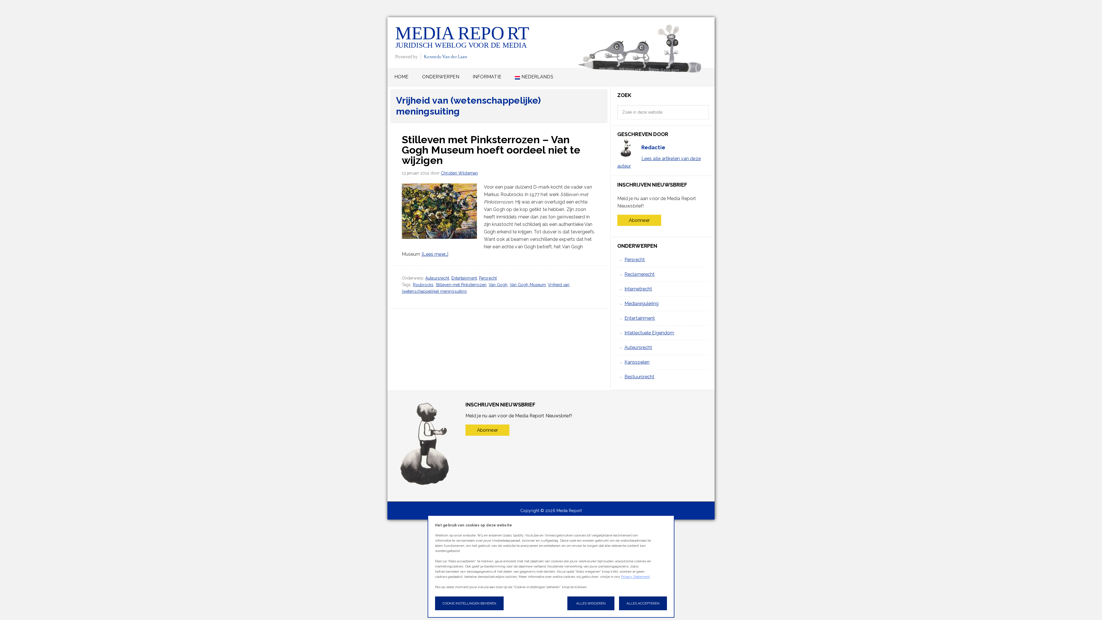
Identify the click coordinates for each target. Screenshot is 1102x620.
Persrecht (488, 278)
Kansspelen (636, 362)
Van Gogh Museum (528, 284)
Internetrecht (638, 289)
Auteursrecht (437, 278)
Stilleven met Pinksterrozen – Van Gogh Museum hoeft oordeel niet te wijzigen (491, 149)
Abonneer (639, 220)
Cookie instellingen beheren (469, 603)
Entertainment (464, 278)
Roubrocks (423, 284)
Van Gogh (498, 284)
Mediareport (463, 42)
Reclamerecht (639, 274)
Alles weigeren (591, 603)
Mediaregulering (641, 303)
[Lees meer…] (435, 254)
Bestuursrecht (639, 376)
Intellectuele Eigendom (649, 333)
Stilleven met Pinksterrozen (461, 284)
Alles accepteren (642, 603)
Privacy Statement (635, 577)
